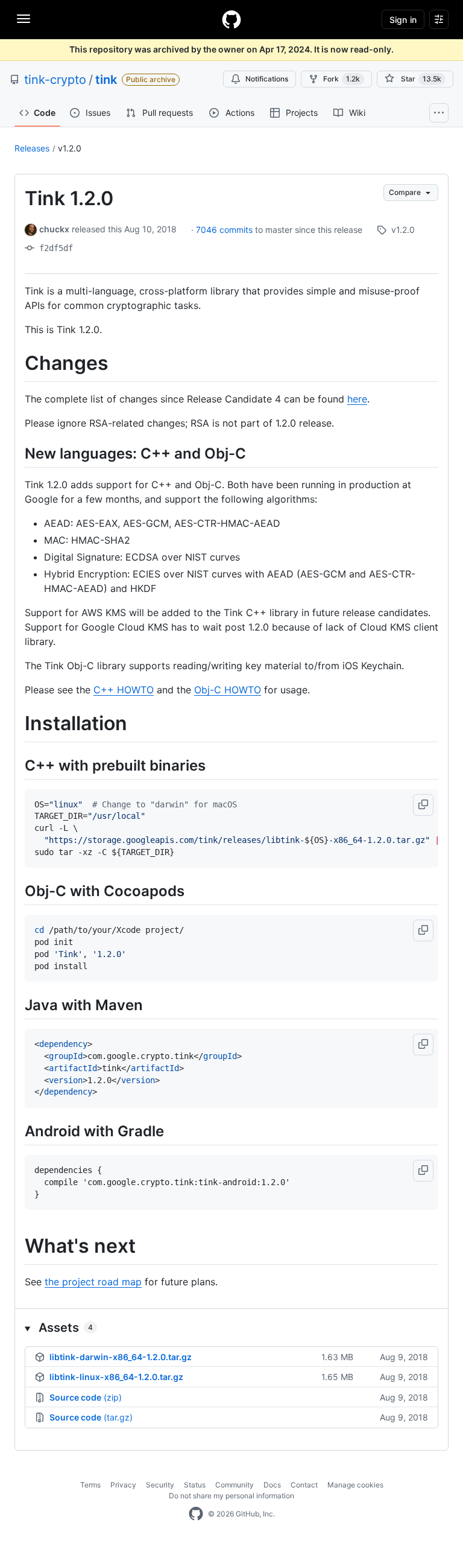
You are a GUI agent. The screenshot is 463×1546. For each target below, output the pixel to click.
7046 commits (225, 229)
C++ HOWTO (123, 690)
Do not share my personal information (231, 1495)
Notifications (266, 78)
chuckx (54, 229)
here (357, 399)
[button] (423, 805)
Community (234, 1484)
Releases (31, 148)
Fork (341, 78)
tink (106, 79)
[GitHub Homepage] (196, 1514)
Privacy (123, 1484)
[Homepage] (231, 19)
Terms (90, 1484)
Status (195, 1484)
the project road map (93, 1282)
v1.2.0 (69, 148)
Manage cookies (355, 1484)
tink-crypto (55, 79)
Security (160, 1484)
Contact (304, 1484)
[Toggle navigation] (23, 19)
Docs (272, 1484)
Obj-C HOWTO (227, 690)
